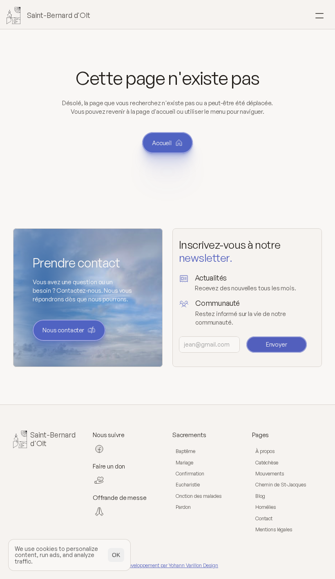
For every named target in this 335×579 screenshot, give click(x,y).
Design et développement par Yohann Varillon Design (161, 565)
